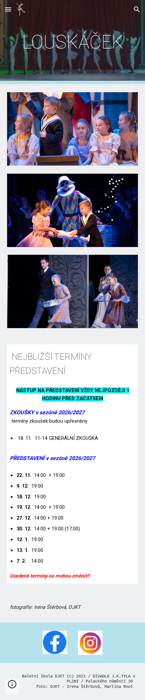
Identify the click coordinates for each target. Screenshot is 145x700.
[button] (8, 9)
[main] (72, 42)
